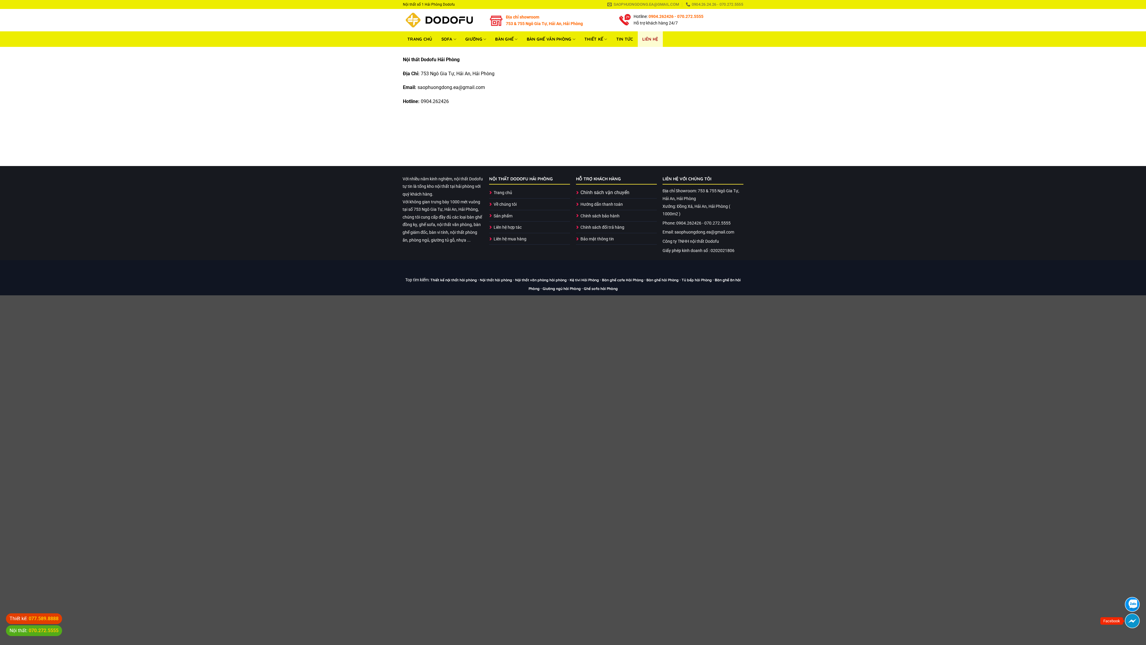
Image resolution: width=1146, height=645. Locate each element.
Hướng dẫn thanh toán (601, 204)
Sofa (446, 39)
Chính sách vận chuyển (604, 192)
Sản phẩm (503, 216)
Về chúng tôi (505, 204)
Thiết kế (593, 39)
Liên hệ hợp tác (508, 227)
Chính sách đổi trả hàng (602, 227)
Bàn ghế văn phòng (549, 39)
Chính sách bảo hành (600, 216)
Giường (473, 39)
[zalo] (1132, 604)
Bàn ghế (504, 39)
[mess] (1132, 620)
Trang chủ (419, 39)
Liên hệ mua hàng (510, 239)
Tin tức (624, 39)
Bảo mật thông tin (597, 239)
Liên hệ (650, 39)
